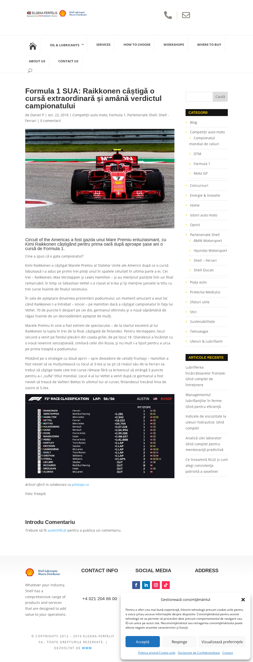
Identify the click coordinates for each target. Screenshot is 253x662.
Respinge (179, 641)
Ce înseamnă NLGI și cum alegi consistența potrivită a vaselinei (207, 465)
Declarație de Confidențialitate (199, 653)
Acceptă (142, 641)
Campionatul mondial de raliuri (204, 141)
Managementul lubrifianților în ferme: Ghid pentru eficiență (204, 400)
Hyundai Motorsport (210, 250)
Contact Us (68, 61)
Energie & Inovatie (205, 195)
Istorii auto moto (203, 215)
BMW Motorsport (208, 240)
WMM (87, 648)
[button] (243, 599)
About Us (37, 61)
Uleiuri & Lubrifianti (206, 341)
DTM (197, 153)
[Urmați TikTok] (166, 585)
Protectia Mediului (205, 292)
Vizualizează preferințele (222, 641)
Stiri (193, 311)
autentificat (57, 530)
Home (195, 205)
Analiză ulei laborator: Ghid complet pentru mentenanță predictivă (204, 444)
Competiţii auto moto (89, 115)
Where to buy (209, 44)
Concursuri (199, 185)
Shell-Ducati (204, 270)
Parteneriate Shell (142, 115)
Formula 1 (117, 115)
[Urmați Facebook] (136, 585)
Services (103, 44)
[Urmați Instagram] (156, 585)
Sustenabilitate (202, 321)
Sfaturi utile (200, 302)
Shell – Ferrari (205, 260)
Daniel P (37, 115)
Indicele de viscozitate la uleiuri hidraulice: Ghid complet (206, 422)
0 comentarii (50, 120)
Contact (227, 653)
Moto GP (201, 173)
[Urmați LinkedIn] (146, 585)
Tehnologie (199, 331)
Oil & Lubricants (64, 45)
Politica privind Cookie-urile (156, 653)
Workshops (174, 44)
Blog (193, 122)
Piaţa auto (198, 282)
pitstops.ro (80, 484)
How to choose (137, 44)
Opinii (195, 224)
